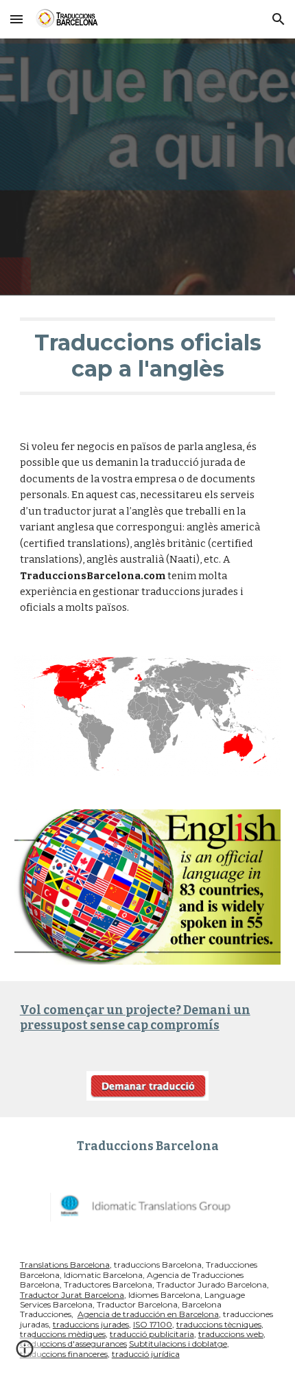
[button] (16, 19)
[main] (147, 356)
